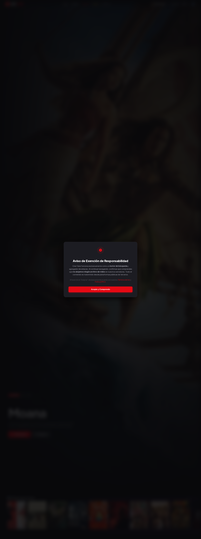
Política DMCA (100, 282)
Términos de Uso (124, 280)
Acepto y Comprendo (100, 289)
